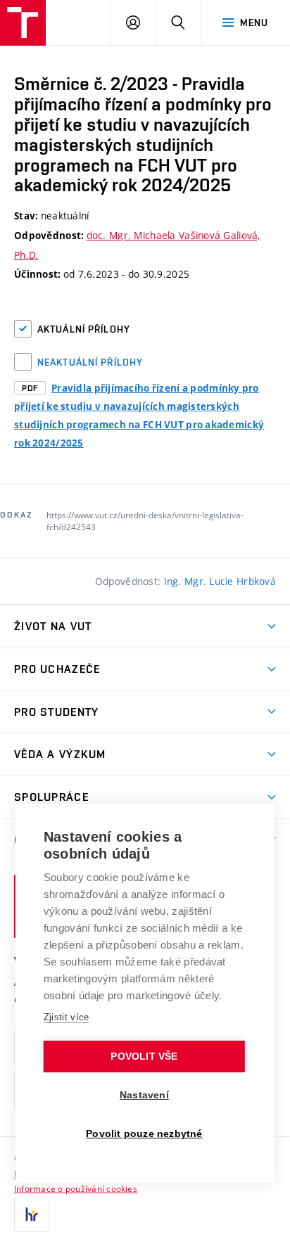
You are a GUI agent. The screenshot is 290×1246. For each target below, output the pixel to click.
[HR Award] (31, 1214)
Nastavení (144, 1095)
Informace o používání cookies (75, 1188)
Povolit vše (144, 1056)
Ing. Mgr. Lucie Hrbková (220, 581)
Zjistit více (66, 1017)
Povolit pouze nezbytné (144, 1134)
